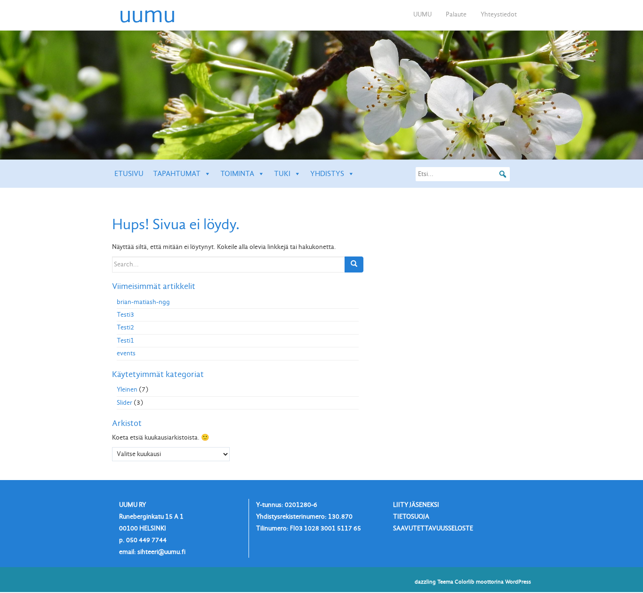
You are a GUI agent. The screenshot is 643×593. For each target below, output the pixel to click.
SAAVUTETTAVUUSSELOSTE (433, 528)
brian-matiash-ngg (143, 302)
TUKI (282, 173)
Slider (124, 403)
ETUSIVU (129, 173)
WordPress (518, 581)
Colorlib (464, 581)
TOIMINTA (237, 173)
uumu (147, 14)
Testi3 (125, 315)
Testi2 (125, 327)
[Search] (354, 264)
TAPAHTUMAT (177, 173)
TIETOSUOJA (411, 517)
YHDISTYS (327, 173)
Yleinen (127, 389)
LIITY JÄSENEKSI (416, 505)
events (126, 353)
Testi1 (125, 341)
